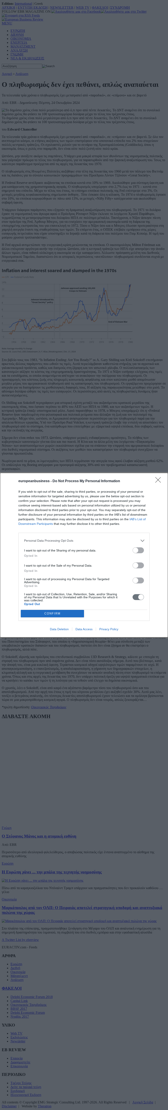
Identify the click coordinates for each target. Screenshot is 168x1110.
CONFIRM (52, 613)
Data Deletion (59, 629)
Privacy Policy (108, 629)
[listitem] (84, 540)
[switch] (138, 550)
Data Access (84, 629)
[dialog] (84, 555)
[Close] (159, 481)
